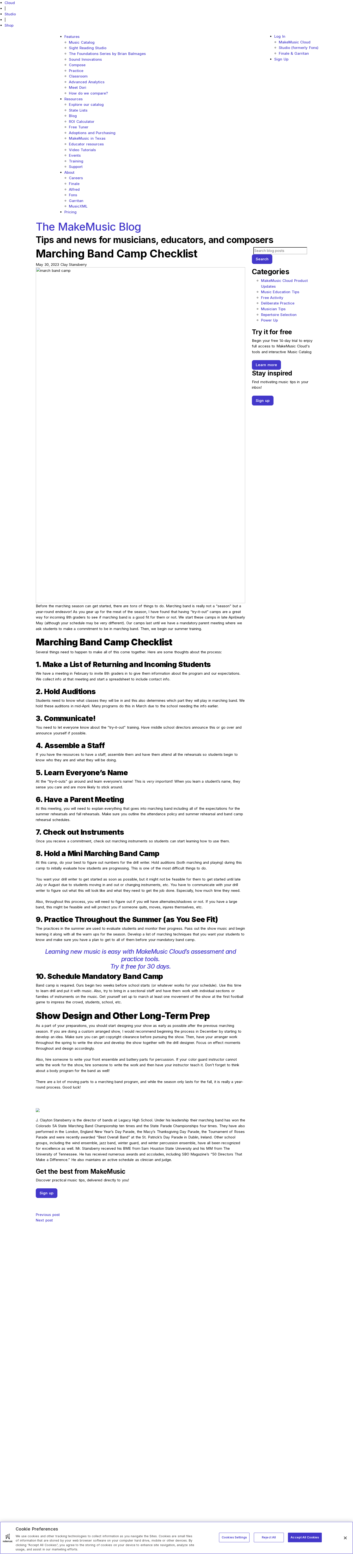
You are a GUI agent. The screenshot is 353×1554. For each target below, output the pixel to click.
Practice (76, 70)
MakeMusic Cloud (295, 42)
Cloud (10, 2)
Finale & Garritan (294, 53)
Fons (73, 195)
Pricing (70, 212)
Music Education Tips (280, 292)
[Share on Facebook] (140, 1200)
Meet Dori (77, 87)
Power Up (269, 320)
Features (71, 36)
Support (76, 166)
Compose (77, 65)
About (69, 172)
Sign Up (281, 59)
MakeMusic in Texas (87, 138)
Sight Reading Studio (87, 48)
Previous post (48, 1214)
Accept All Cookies (305, 1537)
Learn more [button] (266, 365)
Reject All (269, 1537)
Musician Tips (273, 309)
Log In (279, 36)
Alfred (74, 189)
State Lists (78, 110)
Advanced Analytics (86, 82)
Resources (73, 99)
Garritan (76, 200)
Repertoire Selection (279, 314)
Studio (10, 14)
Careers (76, 178)
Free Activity (272, 297)
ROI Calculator (81, 121)
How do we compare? (88, 93)
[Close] (345, 1538)
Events (75, 155)
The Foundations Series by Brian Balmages (107, 53)
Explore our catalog (86, 104)
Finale (74, 183)
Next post (44, 1220)
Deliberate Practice (278, 303)
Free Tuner (78, 127)
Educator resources (86, 144)
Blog (73, 115)
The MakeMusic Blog (88, 226)
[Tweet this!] (140, 1206)
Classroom (78, 76)
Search (262, 259)
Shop (9, 25)
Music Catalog (82, 42)
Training (76, 161)
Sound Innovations (85, 59)
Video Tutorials (82, 150)
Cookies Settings (234, 1537)
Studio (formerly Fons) (298, 47)
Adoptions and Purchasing (92, 133)
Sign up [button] (47, 1193)
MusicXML (78, 206)
